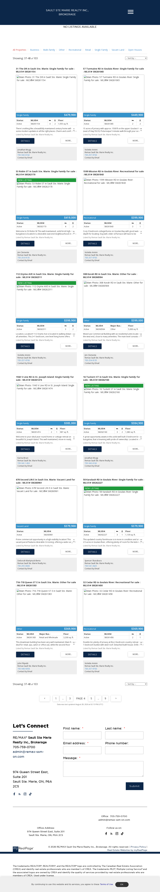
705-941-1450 (24, 463)
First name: (72, 728)
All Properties (19, 49)
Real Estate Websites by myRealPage (127, 850)
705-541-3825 (91, 566)
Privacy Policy (138, 847)
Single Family (101, 49)
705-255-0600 (24, 566)
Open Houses (135, 49)
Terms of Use (106, 884)
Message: (70, 758)
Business (34, 49)
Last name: (114, 728)
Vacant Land (118, 49)
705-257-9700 (91, 155)
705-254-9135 (24, 257)
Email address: (74, 743)
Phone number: (116, 743)
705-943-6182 (24, 155)
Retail (88, 49)
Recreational (75, 49)
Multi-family (49, 49)
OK (121, 884)
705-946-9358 (24, 668)
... (63, 698)
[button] (14, 794)
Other (62, 49)
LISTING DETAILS (25, 141)
